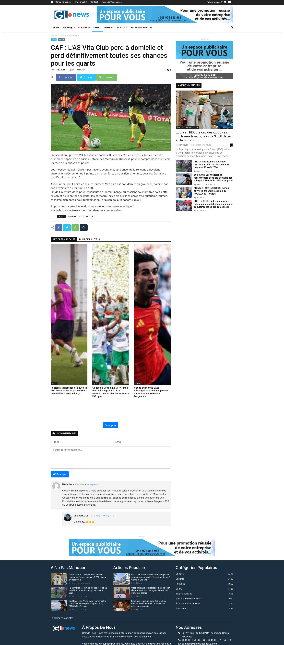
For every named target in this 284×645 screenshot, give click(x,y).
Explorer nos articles (62, 618)
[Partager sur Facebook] (59, 227)
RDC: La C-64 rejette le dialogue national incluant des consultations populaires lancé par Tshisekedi (213, 204)
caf (80, 216)
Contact (94, 2)
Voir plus (110, 425)
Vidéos (121, 27)
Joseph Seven (182, 145)
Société (83, 27)
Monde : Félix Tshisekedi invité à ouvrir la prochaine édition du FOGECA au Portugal (211, 191)
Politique (68, 27)
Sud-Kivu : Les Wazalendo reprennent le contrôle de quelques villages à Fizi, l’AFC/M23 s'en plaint (213, 178)
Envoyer (61, 474)
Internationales (141, 27)
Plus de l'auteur (89, 239)
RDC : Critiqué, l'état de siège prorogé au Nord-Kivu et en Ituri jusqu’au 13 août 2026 (211, 164)
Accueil (54, 35)
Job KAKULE (60, 69)
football (73, 35)
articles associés (63, 239)
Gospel (108, 27)
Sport (97, 27)
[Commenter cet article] (84, 227)
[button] (107, 14)
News (55, 27)
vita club (90, 216)
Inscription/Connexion (112, 2)
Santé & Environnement (187, 127)
